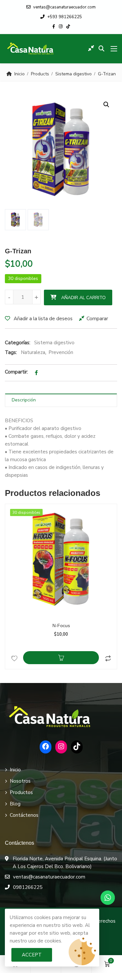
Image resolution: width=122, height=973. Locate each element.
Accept (32, 955)
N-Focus (61, 625)
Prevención (60, 352)
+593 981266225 (64, 17)
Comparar (97, 318)
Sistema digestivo (73, 74)
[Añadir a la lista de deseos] (14, 657)
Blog (15, 804)
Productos (21, 792)
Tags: (11, 352)
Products (40, 74)
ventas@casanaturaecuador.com (64, 7)
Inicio (19, 74)
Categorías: (17, 342)
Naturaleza (33, 352)
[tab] (61, 400)
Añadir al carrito (83, 298)
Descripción (24, 400)
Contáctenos (24, 815)
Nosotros (20, 781)
